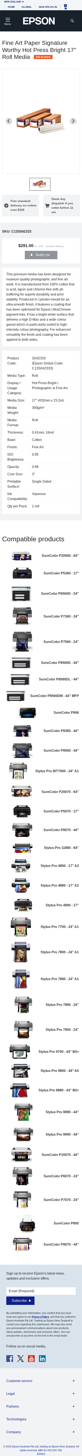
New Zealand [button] (12, 1)
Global (27, 7)
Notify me (42, 255)
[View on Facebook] (9, 1358)
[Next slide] (73, 121)
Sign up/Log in (48, 7)
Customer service (19, 1381)
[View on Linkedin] (42, 1358)
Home (11, 7)
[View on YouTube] (31, 1358)
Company (13, 1432)
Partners (12, 1406)
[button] (39, 184)
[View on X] (20, 1358)
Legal (10, 1393)
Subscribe (19, 1300)
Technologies (16, 1419)
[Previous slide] (8, 121)
